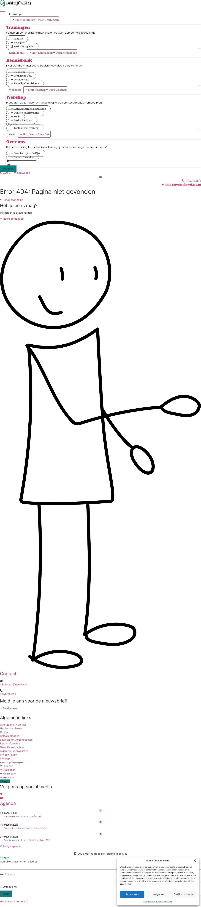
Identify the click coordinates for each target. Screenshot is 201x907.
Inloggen (8, 168)
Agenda (8, 803)
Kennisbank (19, 60)
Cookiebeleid (149, 901)
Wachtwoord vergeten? (14, 901)
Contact (8, 673)
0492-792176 (8, 694)
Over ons (15, 142)
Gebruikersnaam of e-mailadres (18, 861)
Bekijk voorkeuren (184, 894)
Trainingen (18, 27)
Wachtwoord (7, 874)
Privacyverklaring (164, 901)
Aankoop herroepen (12, 762)
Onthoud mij (9, 887)
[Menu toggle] (2, 10)
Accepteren (132, 894)
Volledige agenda (10, 846)
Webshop (16, 97)
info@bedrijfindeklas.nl (13, 684)
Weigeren (158, 894)
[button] (194, 860)
